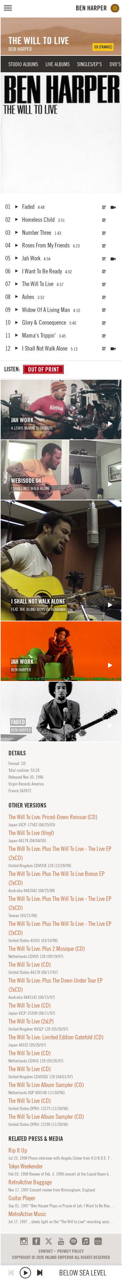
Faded (28, 206)
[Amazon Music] (98, 1241)
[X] (48, 1241)
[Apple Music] (85, 1241)
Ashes (28, 296)
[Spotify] (73, 1241)
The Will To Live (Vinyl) (31, 832)
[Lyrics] (104, 207)
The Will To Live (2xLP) (31, 1021)
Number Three (36, 232)
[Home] (97, 8)
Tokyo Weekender (25, 1166)
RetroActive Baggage (30, 1182)
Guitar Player (21, 1198)
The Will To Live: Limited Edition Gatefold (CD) (55, 1037)
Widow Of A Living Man (46, 309)
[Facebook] (36, 1241)
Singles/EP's (89, 64)
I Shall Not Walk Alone (44, 348)
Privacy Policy (70, 1251)
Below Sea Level (82, 1272)
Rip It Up (17, 1150)
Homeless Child (38, 219)
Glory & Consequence (44, 322)
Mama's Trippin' (39, 335)
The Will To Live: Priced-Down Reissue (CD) (52, 816)
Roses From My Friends (46, 245)
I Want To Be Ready (42, 271)
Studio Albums (23, 64)
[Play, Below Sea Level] (25, 1272)
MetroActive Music (27, 1213)
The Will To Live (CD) (29, 964)
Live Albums (58, 64)
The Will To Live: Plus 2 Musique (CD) (46, 948)
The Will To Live (37, 283)
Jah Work (31, 258)
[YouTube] (61, 1241)
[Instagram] (24, 1241)
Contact (45, 1251)
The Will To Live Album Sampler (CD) (46, 1084)
